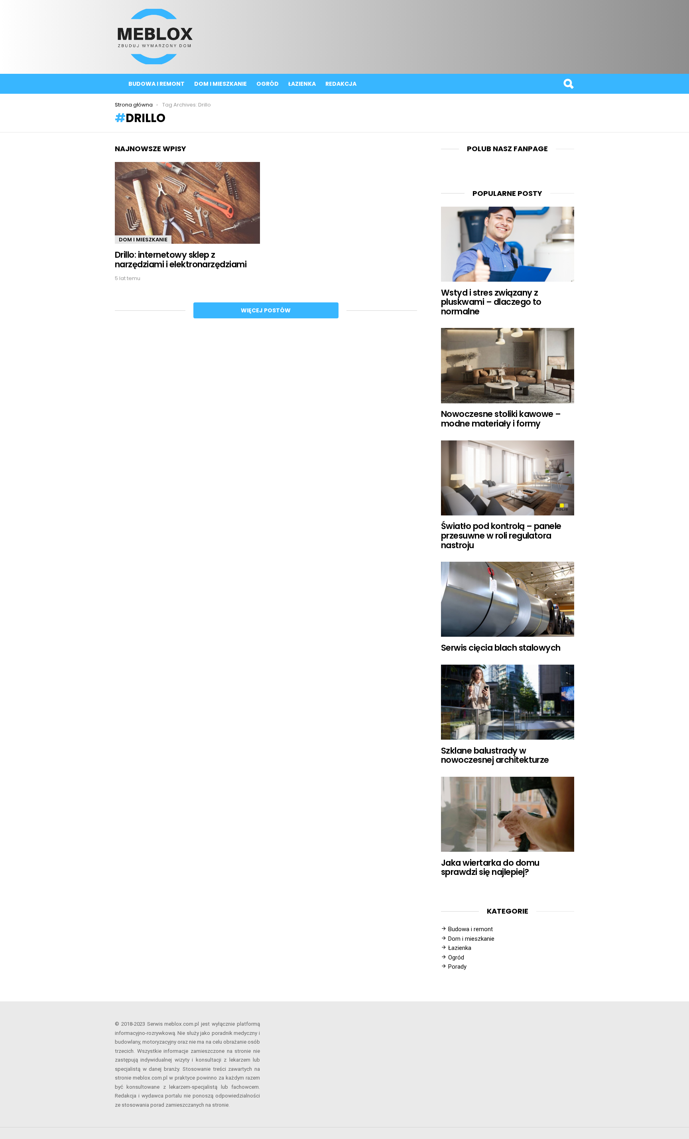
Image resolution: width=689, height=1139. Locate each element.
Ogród (267, 84)
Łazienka (302, 84)
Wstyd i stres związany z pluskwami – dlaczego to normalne (491, 302)
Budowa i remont (156, 84)
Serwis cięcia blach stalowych (501, 647)
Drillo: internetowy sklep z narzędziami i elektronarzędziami (180, 259)
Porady (457, 966)
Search (568, 84)
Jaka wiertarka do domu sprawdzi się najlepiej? (490, 867)
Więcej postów (266, 310)
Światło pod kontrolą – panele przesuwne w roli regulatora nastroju (501, 535)
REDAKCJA (340, 84)
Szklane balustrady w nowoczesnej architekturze (495, 755)
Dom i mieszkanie (220, 84)
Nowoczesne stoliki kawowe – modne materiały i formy (501, 418)
